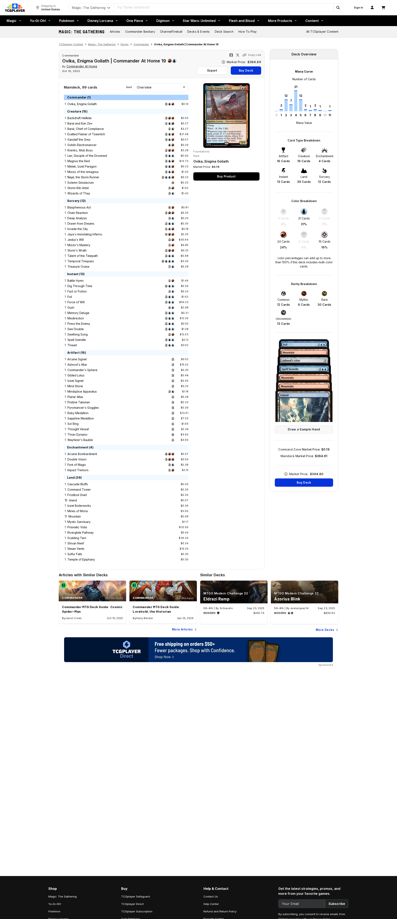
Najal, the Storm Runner (83, 177)
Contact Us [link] (210, 896)
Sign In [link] (358, 7)
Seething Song (77, 334)
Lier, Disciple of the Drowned (87, 155)
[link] (15, 8)
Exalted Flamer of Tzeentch (86, 134)
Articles (115, 31)
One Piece (134, 21)
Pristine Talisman (78, 402)
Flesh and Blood (242, 21)
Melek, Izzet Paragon (82, 166)
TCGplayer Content (71, 44)
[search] (224, 7)
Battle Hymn (75, 280)
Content (312, 21)
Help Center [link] (211, 904)
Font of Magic (76, 464)
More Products (280, 21)
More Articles (182, 629)
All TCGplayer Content (322, 31)
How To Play (247, 31)
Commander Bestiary (140, 31)
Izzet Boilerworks (79, 505)
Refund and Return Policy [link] (219, 911)
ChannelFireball (171, 31)
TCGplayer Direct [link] (132, 904)
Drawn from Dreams (80, 223)
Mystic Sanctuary (79, 522)
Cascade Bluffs (77, 484)
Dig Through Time (79, 286)
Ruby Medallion (77, 413)
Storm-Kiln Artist (78, 188)
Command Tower (79, 489)
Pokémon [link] (54, 911)
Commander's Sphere (82, 370)
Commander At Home (82, 66)
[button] (338, 8)
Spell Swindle (76, 339)
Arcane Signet (77, 359)
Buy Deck (246, 70)
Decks (125, 44)
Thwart (72, 345)
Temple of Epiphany (81, 559)
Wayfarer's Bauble (80, 440)
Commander (141, 44)
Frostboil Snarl (77, 495)
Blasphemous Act (79, 207)
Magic (12, 21)
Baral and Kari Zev (79, 123)
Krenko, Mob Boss (80, 150)
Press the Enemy (78, 323)
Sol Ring (73, 423)
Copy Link (254, 54)
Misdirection (75, 318)
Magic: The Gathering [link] (62, 896)
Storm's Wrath (77, 250)
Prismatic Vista (77, 527)
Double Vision (76, 459)
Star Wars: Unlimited (199, 21)
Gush (70, 307)
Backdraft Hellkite (79, 118)
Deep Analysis (77, 218)
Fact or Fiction (77, 291)
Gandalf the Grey (79, 139)
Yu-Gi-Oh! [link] (54, 904)
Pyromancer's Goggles (83, 407)
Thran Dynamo (77, 434)
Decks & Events (198, 31)
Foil (69, 296)
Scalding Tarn (76, 538)
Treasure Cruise (78, 266)
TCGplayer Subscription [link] (136, 911)
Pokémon (66, 21)
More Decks (325, 629)
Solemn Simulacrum (80, 182)
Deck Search (224, 31)
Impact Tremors (77, 470)
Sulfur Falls (74, 554)
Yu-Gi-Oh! (38, 21)
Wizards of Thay (78, 193)
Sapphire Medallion (80, 418)
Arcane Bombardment (82, 454)
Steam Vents (75, 548)
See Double (75, 329)
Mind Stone (75, 386)
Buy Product (226, 176)
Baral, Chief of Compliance (85, 129)
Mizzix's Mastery (78, 245)
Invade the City (77, 229)
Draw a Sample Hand (304, 429)
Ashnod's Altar (77, 364)
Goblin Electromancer (82, 145)
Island (73, 500)
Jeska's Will (75, 239)
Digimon (163, 21)
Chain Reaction (77, 212)
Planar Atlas (75, 397)
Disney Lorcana (100, 21)
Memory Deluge (78, 313)
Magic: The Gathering (82, 31)
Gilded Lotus (75, 375)
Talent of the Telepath (82, 256)
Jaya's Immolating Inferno (84, 234)
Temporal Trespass (80, 261)
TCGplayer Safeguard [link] (135, 896)
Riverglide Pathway (80, 532)
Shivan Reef (75, 543)
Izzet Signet (75, 380)
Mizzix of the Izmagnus (83, 172)
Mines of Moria (77, 511)
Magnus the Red (78, 161)
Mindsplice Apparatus (82, 391)
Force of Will (76, 302)
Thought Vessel (78, 429)
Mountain (74, 516)
